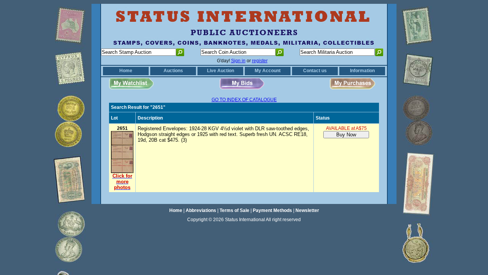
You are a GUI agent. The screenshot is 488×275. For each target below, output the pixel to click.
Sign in (238, 60)
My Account (268, 70)
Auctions (173, 70)
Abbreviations (201, 210)
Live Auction (220, 70)
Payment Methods (272, 210)
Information (362, 70)
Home (125, 70)
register (260, 60)
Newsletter (307, 210)
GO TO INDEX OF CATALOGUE (244, 99)
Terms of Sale (234, 210)
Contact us (315, 70)
